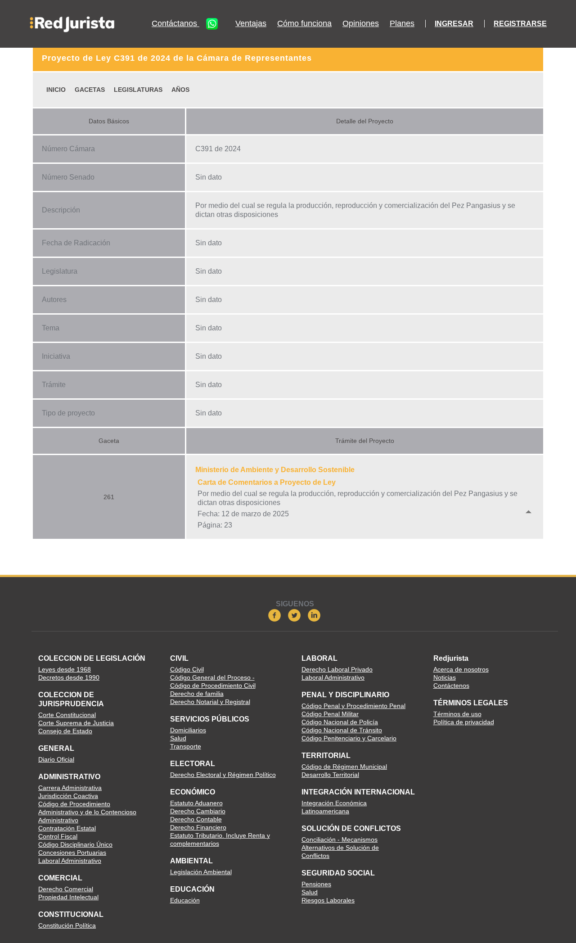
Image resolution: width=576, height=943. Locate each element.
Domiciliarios (188, 730)
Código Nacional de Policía (340, 722)
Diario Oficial (56, 759)
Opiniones (360, 23)
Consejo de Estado (65, 731)
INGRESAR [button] (454, 23)
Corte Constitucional (67, 714)
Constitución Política (67, 925)
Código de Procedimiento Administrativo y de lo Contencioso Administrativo (87, 812)
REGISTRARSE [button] (520, 23)
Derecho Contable (196, 819)
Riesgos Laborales (328, 900)
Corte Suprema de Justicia (76, 722)
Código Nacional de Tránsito (342, 730)
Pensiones (316, 884)
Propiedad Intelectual (68, 897)
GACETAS (90, 89)
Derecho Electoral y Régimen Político (223, 774)
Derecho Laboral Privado (337, 669)
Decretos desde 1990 (68, 677)
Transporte (185, 746)
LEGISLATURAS (138, 89)
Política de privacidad (463, 722)
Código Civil (187, 669)
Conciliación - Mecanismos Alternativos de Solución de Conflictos (340, 847)
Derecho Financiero (198, 827)
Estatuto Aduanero (196, 803)
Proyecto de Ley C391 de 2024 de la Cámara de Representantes (177, 58)
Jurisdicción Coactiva (68, 795)
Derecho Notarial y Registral (210, 701)
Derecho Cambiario (197, 811)
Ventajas (250, 23)
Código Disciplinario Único (75, 844)
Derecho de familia (197, 693)
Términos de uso (457, 713)
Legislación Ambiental (201, 871)
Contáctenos (451, 685)
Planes (402, 23)
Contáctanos (175, 23)
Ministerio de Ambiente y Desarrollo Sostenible (275, 470)
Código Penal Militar (330, 713)
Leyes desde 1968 (64, 669)
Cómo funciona (304, 23)
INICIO (56, 89)
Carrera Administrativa (70, 787)
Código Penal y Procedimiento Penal (353, 705)
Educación (185, 900)
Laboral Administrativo (69, 860)
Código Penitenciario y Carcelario (349, 738)
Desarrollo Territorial (330, 774)
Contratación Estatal (67, 828)
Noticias (444, 677)
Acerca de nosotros (461, 669)
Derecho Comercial (65, 889)
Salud (178, 738)
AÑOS (180, 89)
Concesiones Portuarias (72, 852)
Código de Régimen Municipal (344, 766)
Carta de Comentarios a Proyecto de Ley (267, 482)
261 (109, 497)
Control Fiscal (57, 836)
